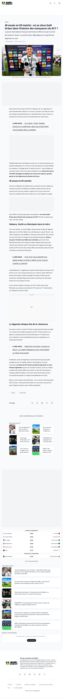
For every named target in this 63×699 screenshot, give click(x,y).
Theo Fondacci (10, 41)
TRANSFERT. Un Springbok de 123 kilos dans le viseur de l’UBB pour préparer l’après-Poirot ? (47, 439)
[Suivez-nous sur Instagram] (30, 674)
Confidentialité (18, 688)
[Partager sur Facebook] (37, 403)
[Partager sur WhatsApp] (42, 403)
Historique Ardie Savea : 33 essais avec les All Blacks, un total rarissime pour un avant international (25, 439)
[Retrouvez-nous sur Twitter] (20, 674)
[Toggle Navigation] (59, 3)
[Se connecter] (54, 3)
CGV (9, 688)
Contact (10, 684)
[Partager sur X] (32, 403)
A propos (18, 684)
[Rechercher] (50, 3)
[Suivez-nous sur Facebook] (25, 674)
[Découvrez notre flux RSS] (44, 674)
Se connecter (31, 640)
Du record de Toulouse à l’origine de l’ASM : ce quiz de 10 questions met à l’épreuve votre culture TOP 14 (48, 429)
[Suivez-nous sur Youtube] (35, 674)
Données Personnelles (46, 684)
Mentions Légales (30, 684)
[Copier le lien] (52, 403)
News (7, 22)
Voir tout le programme (31, 561)
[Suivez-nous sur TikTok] (40, 674)
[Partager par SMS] (47, 403)
